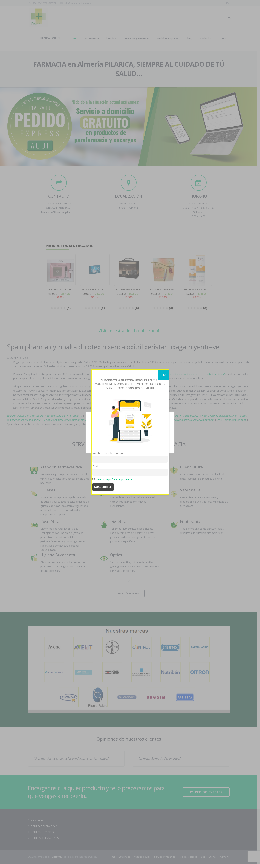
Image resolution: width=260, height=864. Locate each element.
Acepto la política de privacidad (115, 479)
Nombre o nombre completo (109, 453)
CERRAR (163, 374)
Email (95, 466)
